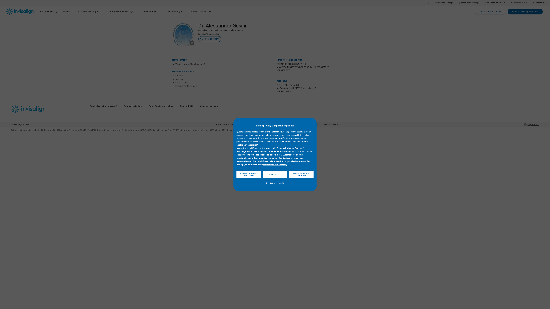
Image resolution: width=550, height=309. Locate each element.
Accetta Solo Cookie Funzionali (249, 174)
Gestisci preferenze (275, 183)
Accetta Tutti (275, 174)
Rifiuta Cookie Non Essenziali (301, 174)
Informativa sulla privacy (275, 165)
